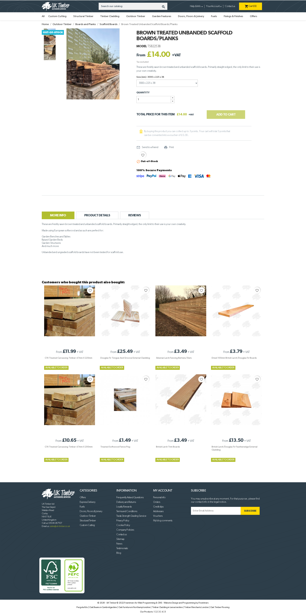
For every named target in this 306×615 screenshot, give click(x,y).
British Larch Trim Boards (168, 447)
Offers (253, 16)
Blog (118, 553)
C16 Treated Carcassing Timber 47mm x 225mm (68, 358)
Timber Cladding (109, 16)
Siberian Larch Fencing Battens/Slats (174, 358)
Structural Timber (83, 16)
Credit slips (158, 507)
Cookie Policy (123, 525)
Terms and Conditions (126, 511)
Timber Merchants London (196, 607)
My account (162, 490)
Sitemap (120, 539)
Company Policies (125, 530)
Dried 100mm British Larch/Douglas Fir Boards (234, 358)
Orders (156, 502)
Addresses (158, 511)
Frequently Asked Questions (129, 497)
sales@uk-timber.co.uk (60, 526)
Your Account (212, 6)
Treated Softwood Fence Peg (115, 447)
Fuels (214, 16)
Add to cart (226, 114)
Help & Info (195, 6)
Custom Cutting (57, 16)
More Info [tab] (58, 215)
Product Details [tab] (97, 215)
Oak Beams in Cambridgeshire (103, 607)
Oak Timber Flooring (219, 607)
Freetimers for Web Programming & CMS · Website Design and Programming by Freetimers (166, 603)
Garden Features (161, 16)
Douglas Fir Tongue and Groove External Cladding (125, 358)
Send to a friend (147, 147)
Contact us (230, 6)
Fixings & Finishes (233, 16)
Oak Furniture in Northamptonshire (134, 607)
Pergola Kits (82, 607)
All (43, 16)
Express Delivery (87, 502)
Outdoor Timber (135, 16)
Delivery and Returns (126, 502)
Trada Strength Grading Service (131, 516)
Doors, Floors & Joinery (191, 16)
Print (169, 147)
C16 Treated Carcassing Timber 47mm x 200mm (69, 447)
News (119, 544)
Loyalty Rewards (124, 507)
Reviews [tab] (134, 215)
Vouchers (158, 516)
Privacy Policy (122, 520)
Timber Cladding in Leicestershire (167, 607)
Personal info (159, 497)
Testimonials (122, 548)
